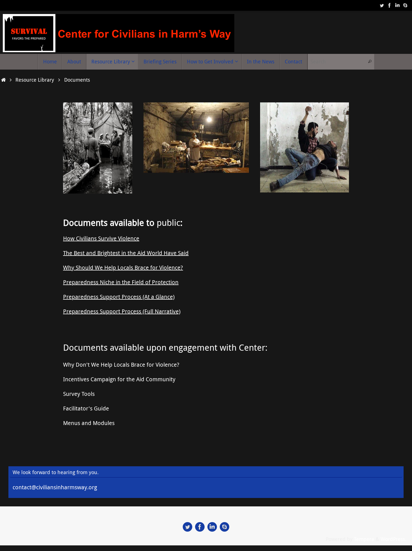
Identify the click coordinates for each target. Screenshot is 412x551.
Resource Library (34, 79)
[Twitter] (382, 5)
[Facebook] (390, 5)
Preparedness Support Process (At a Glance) (119, 296)
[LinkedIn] (397, 5)
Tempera (364, 539)
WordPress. (393, 539)
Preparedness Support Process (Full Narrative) (121, 311)
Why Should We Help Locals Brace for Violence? (123, 267)
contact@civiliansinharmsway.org (55, 487)
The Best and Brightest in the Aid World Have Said (126, 253)
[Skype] (405, 5)
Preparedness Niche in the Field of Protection (121, 282)
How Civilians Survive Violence (101, 238)
